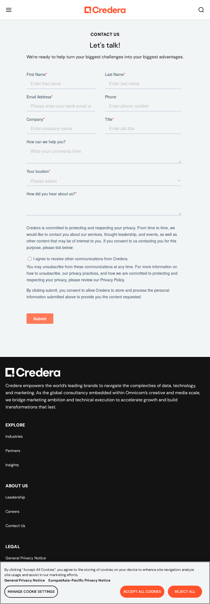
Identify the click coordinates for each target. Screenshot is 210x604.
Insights (12, 464)
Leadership (15, 497)
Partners (12, 450)
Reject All (185, 591)
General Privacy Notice (25, 558)
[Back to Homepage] (105, 10)
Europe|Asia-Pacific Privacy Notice (79, 580)
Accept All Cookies (142, 591)
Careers (12, 511)
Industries (14, 436)
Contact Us (15, 525)
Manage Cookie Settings (31, 591)
